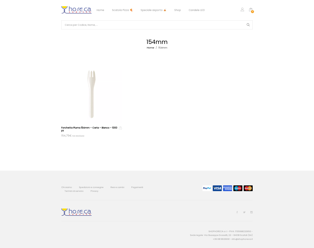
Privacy (94, 191)
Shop (177, 10)
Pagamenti (137, 187)
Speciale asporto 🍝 (153, 10)
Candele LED (197, 10)
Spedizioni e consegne (91, 187)
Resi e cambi (117, 187)
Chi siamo (66, 187)
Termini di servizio (74, 191)
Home (100, 10)
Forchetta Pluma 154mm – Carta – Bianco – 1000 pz (89, 129)
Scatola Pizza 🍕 (122, 10)
